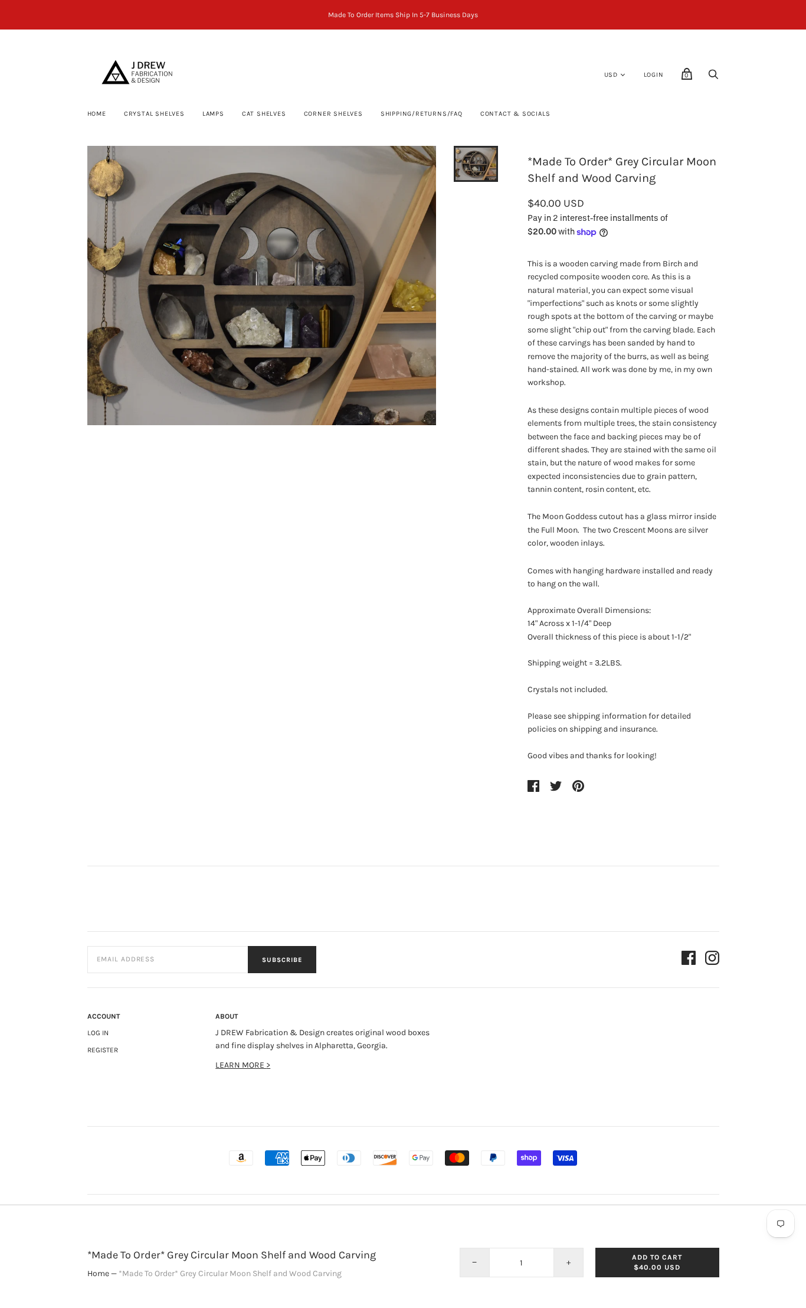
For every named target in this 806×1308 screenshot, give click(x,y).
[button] (475, 164)
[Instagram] (712, 960)
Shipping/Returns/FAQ (422, 114)
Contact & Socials (515, 114)
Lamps (213, 114)
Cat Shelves (264, 114)
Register (102, 1050)
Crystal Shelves (154, 114)
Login (654, 75)
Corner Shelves (333, 114)
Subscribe (282, 960)
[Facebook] (689, 960)
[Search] (713, 78)
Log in (98, 1033)
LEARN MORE (240, 1065)
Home (96, 114)
